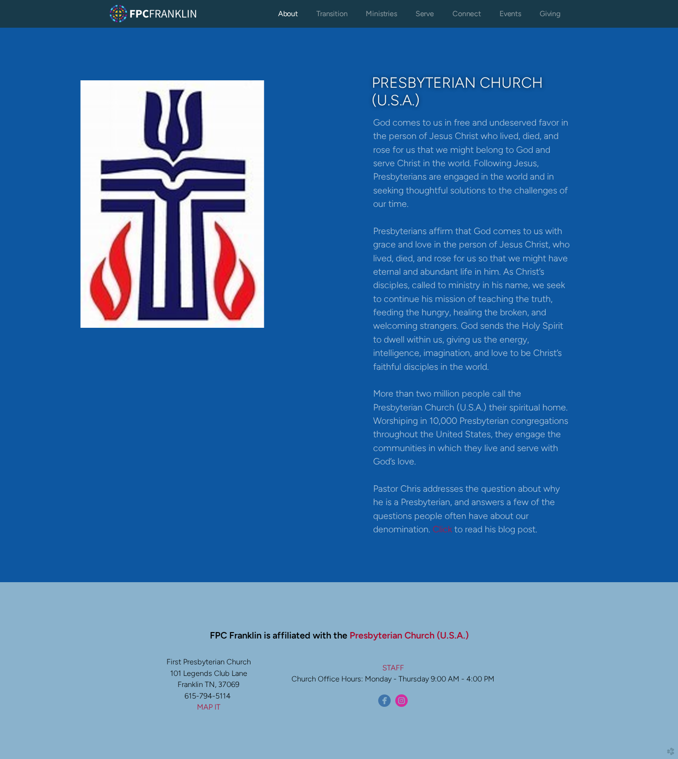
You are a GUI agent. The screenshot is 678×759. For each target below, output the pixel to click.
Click (443, 529)
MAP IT (208, 706)
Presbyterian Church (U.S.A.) (409, 635)
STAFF (393, 667)
